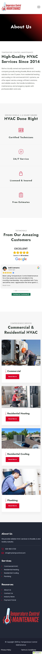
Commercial (14, 371)
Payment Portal (10, 600)
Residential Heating (18, 413)
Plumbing (12, 500)
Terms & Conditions (28, 650)
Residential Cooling (18, 454)
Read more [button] (6, 285)
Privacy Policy (6, 650)
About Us (7, 590)
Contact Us (8, 593)
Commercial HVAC (11, 566)
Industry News (9, 597)
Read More (12, 377)
